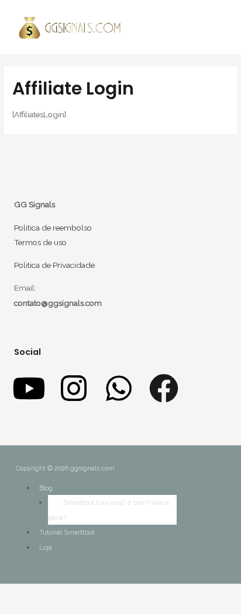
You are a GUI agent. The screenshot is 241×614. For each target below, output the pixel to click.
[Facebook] (163, 388)
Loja (45, 548)
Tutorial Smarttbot (67, 532)
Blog (46, 488)
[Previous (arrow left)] (5, 608)
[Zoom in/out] (42, 593)
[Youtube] (28, 388)
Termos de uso (40, 242)
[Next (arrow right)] (17, 608)
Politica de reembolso (53, 227)
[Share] (17, 593)
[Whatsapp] (118, 388)
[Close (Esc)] (5, 593)
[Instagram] (73, 388)
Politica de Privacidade (54, 265)
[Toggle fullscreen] (30, 593)
